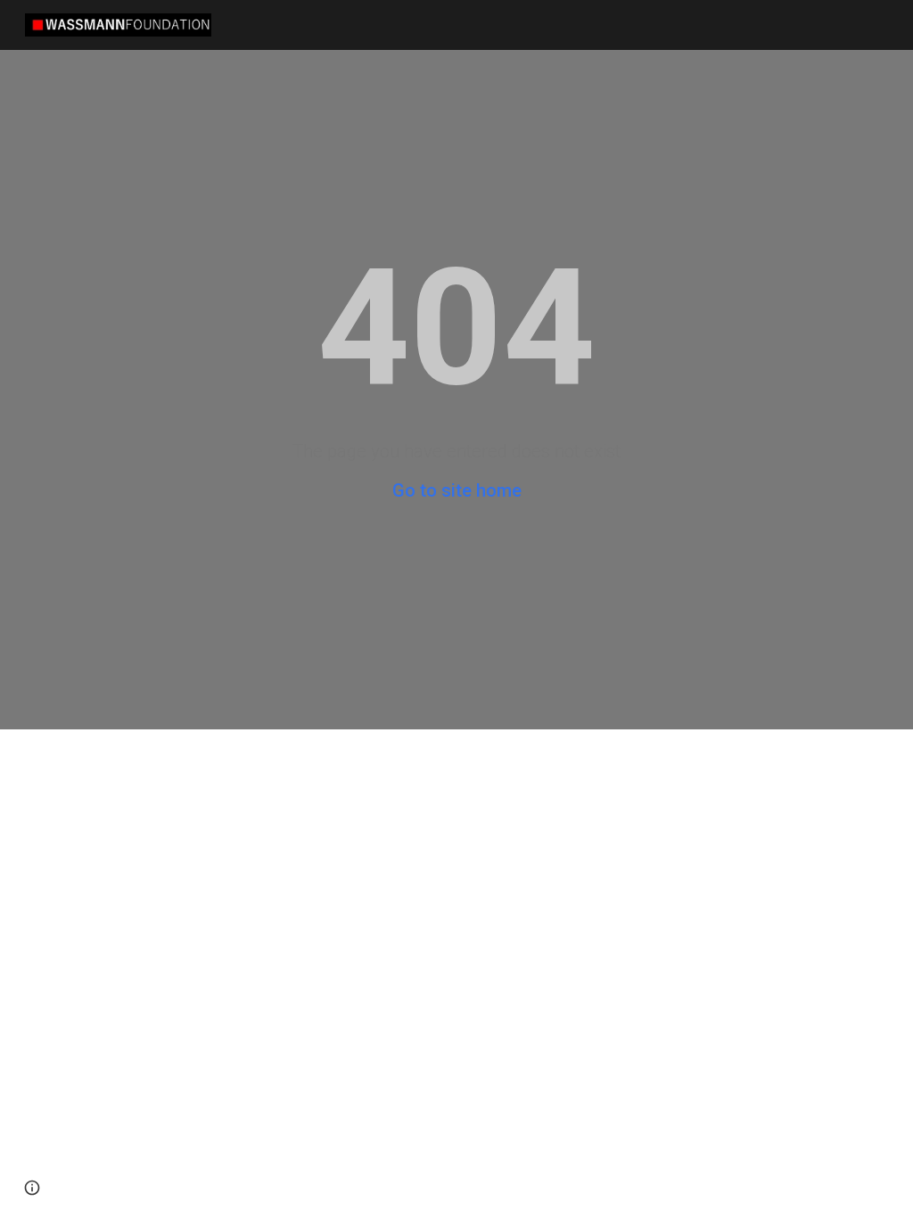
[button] (32, 1187)
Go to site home (457, 490)
